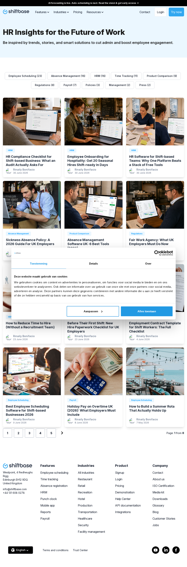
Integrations (123, 512)
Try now (176, 12)
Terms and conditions (55, 550)
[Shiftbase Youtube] (155, 550)
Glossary (158, 505)
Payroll (44, 518)
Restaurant (85, 479)
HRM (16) (100, 75)
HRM (43, 492)
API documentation (128, 505)
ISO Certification (163, 486)
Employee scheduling (54, 472)
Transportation (87, 512)
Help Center (123, 499)
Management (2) (119, 85)
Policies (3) (93, 85)
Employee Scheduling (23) (25, 75)
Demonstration (125, 492)
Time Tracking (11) (126, 75)
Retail (81, 486)
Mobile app (47, 505)
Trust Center (80, 550)
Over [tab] (148, 263)
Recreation (85, 492)
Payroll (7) (70, 85)
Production (85, 505)
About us (158, 479)
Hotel (81, 499)
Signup (119, 472)
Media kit (158, 492)
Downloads (160, 499)
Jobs (155, 525)
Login (160, 12)
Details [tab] (93, 263)
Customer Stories (163, 518)
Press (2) (145, 85)
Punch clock (48, 499)
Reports (45, 512)
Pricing (77, 12)
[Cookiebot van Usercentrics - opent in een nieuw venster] (157, 253)
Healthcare (85, 518)
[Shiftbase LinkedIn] (165, 550)
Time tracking (49, 479)
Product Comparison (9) (162, 75)
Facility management (91, 531)
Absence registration (54, 486)
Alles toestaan (147, 311)
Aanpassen (91, 311)
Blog (155, 512)
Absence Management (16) (68, 75)
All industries (86, 472)
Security (83, 525)
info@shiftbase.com (15, 489)
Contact (145, 12)
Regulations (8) (44, 85)
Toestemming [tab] (38, 263)
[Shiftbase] (16, 11)
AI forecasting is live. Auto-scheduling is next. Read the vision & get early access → (93, 3)
